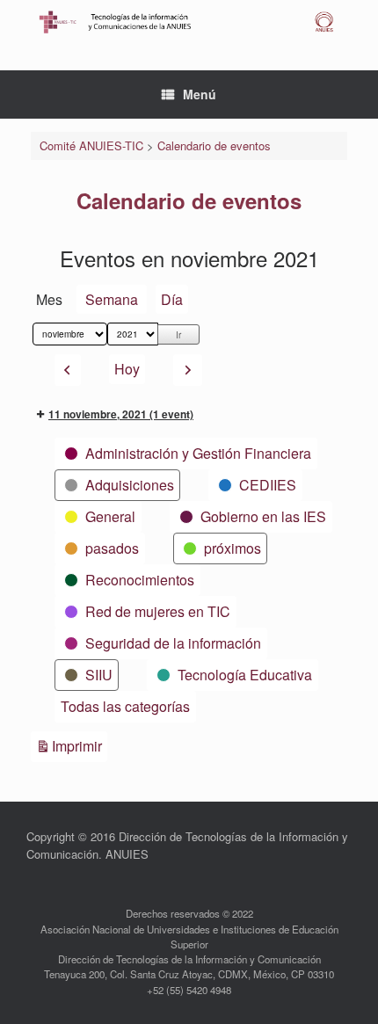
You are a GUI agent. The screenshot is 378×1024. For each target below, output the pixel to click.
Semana (111, 299)
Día (172, 299)
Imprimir (79, 745)
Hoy (127, 369)
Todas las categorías (125, 706)
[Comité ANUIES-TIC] (189, 22)
